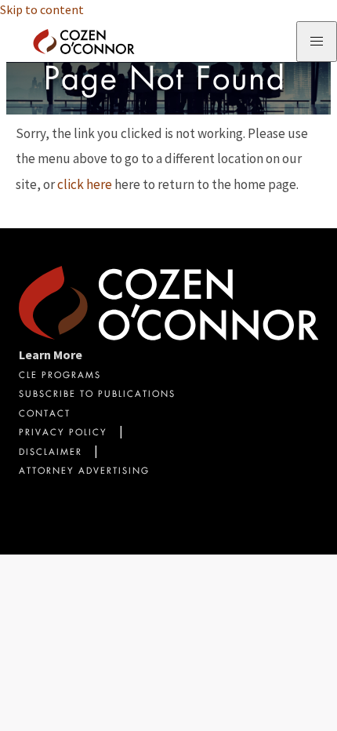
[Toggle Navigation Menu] (316, 41)
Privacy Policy (63, 433)
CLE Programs (60, 376)
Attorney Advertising (84, 471)
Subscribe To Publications (97, 395)
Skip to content (42, 9)
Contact (45, 414)
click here (84, 184)
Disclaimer (50, 453)
